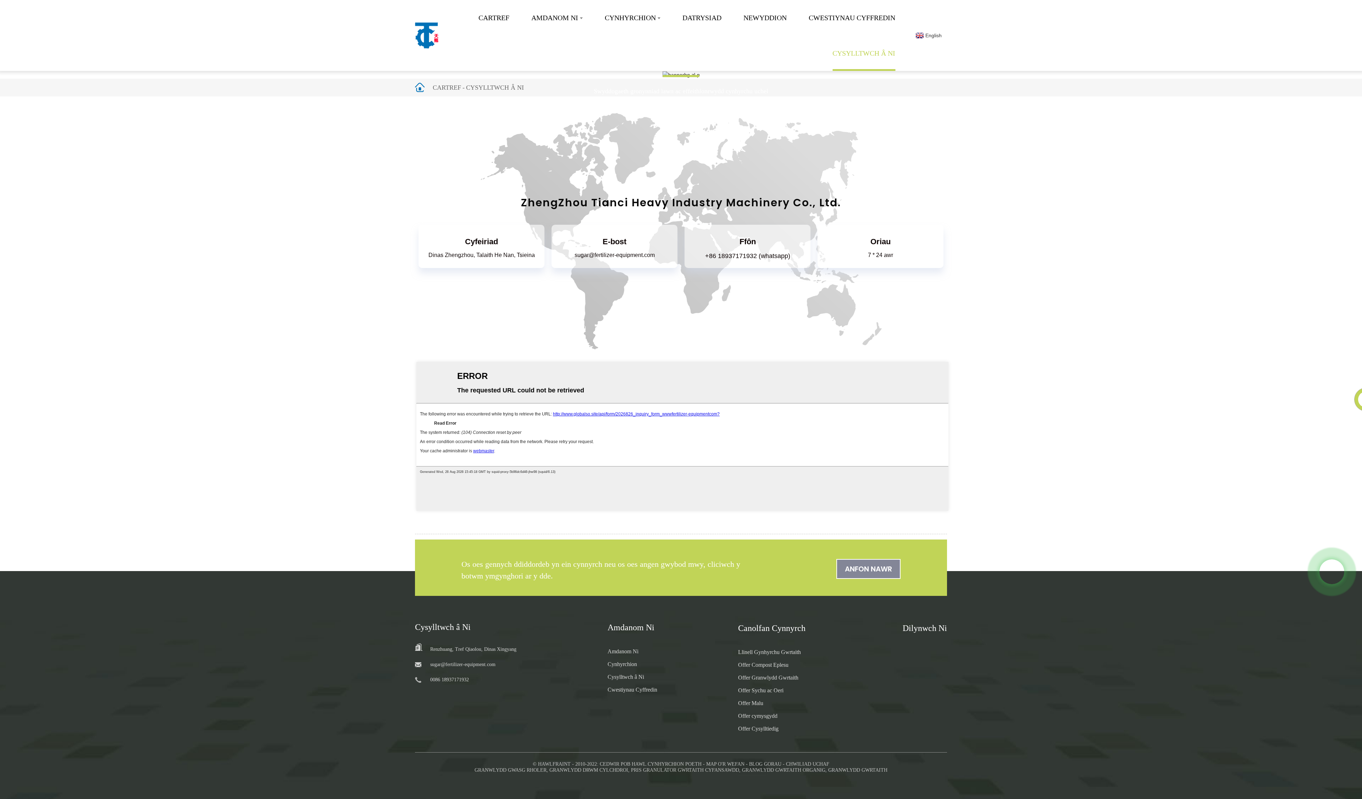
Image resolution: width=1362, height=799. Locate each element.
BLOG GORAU (765, 764)
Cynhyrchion (630, 18)
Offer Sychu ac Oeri (761, 690)
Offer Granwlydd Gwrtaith (768, 678)
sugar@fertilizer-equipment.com (615, 255)
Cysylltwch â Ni (863, 53)
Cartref (493, 18)
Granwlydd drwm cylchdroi (588, 770)
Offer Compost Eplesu (763, 665)
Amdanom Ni (554, 18)
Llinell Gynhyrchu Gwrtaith (769, 652)
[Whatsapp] (1331, 571)
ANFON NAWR (868, 569)
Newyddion (765, 18)
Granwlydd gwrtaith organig (783, 770)
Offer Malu (750, 703)
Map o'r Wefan (725, 764)
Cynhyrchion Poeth (675, 764)
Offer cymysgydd (757, 716)
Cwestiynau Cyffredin (852, 18)
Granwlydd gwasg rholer (511, 770)
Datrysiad (701, 18)
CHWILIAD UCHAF (807, 764)
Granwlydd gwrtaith (857, 770)
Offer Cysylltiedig (758, 729)
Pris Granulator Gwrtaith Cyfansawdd (685, 770)
